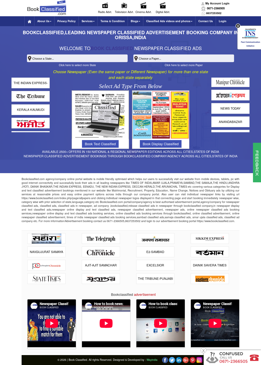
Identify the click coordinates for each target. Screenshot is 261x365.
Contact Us (205, 21)
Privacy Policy (66, 21)
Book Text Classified (100, 143)
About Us (43, 21)
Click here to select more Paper (184, 65)
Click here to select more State (77, 65)
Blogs (134, 21)
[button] (215, 3)
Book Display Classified (161, 143)
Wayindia (152, 359)
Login (222, 21)
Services (87, 21)
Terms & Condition (113, 21)
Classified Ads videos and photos (168, 21)
